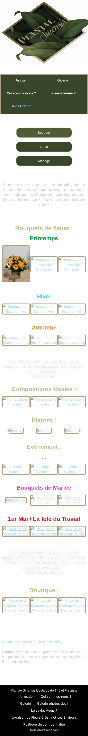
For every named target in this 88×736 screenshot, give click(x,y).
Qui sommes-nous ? (56, 696)
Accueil (21, 80)
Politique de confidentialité (44, 724)
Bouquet (44, 133)
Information (26, 696)
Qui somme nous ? (21, 93)
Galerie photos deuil (52, 703)
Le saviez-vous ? (63, 93)
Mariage (44, 161)
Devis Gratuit (20, 106)
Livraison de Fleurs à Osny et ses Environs (44, 717)
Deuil (44, 147)
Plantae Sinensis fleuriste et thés (31, 642)
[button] (8, 264)
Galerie (25, 703)
